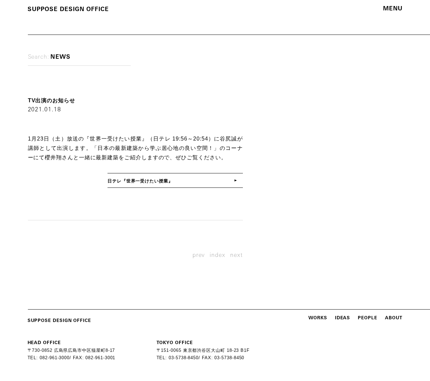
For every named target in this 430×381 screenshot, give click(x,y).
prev (198, 255)
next (236, 255)
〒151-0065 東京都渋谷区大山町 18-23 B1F (203, 350)
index (217, 255)
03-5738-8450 (184, 357)
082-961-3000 (55, 357)
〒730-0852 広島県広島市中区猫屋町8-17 (71, 350)
